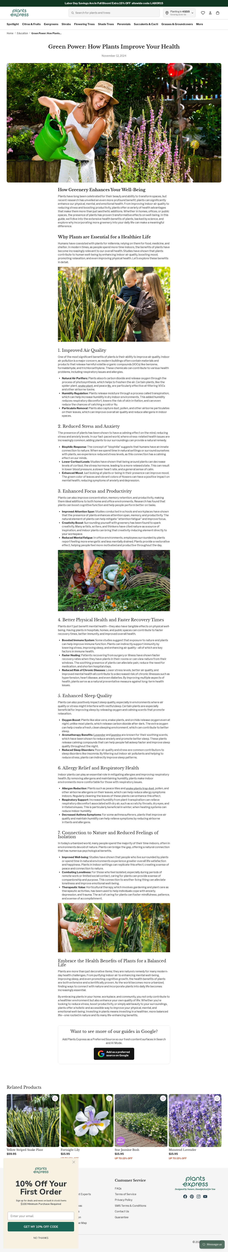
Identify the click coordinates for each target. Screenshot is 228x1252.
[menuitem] (199, 24)
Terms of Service (125, 1194)
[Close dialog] (74, 1162)
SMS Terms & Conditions (130, 1205)
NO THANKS (41, 1238)
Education (22, 33)
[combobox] (114, 13)
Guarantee (122, 1217)
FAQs (118, 1188)
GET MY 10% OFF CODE (41, 1227)
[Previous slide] (120, 1120)
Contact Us (122, 1211)
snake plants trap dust (140, 788)
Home (10, 33)
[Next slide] (162, 1120)
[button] (55, 1098)
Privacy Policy (123, 1199)
